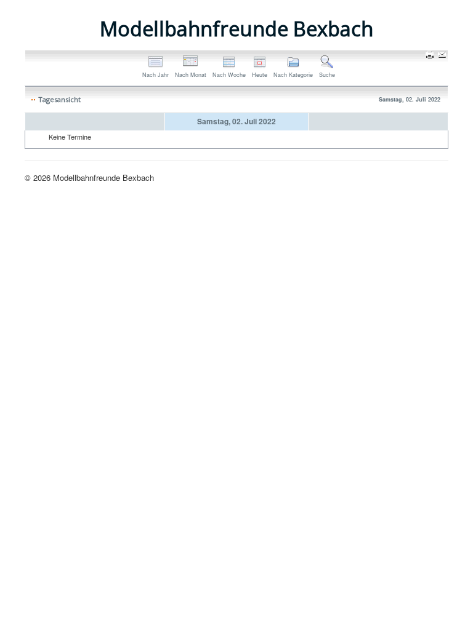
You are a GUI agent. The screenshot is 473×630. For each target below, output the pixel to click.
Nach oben (429, 177)
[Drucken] (431, 56)
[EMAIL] (443, 56)
